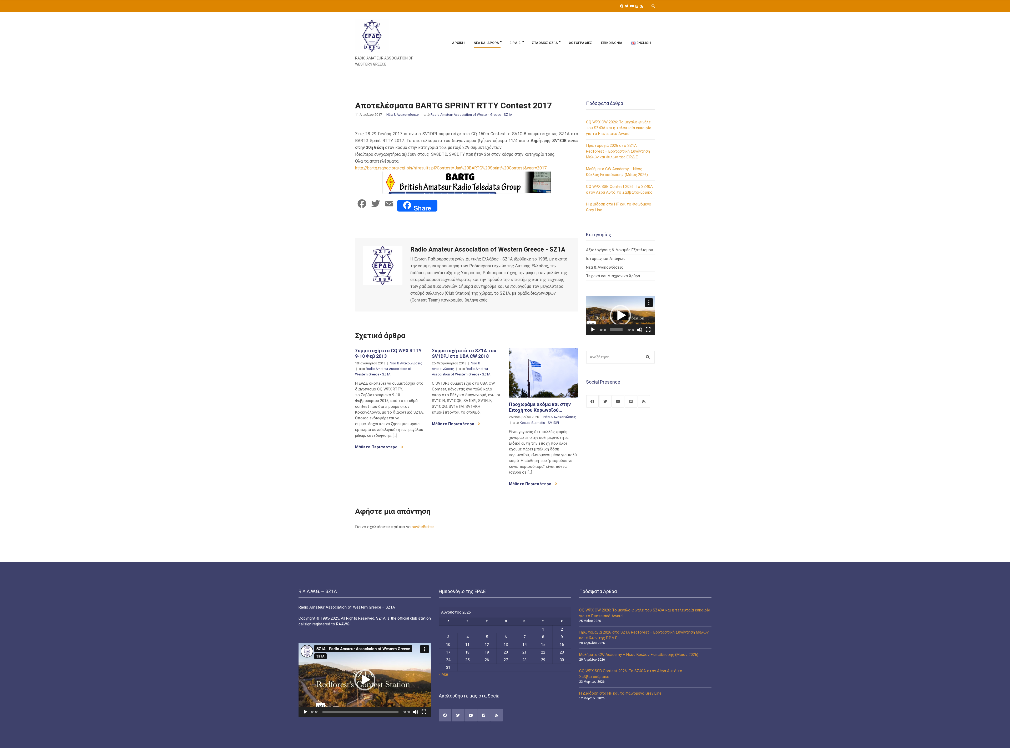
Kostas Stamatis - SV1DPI (539, 423)
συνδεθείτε (423, 526)
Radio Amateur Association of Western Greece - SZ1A (471, 115)
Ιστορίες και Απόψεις (605, 258)
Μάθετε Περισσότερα (376, 447)
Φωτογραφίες (580, 43)
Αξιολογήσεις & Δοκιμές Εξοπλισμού (619, 250)
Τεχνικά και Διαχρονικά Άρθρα (613, 276)
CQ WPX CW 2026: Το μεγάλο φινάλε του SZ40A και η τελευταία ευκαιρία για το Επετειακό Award (618, 128)
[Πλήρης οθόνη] (648, 329)
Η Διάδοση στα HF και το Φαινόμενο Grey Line (620, 693)
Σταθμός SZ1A (545, 43)
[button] (620, 315)
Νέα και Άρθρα (486, 43)
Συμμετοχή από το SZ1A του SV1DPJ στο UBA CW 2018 (464, 353)
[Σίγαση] (639, 329)
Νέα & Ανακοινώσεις (402, 115)
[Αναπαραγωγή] (592, 329)
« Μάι (443, 674)
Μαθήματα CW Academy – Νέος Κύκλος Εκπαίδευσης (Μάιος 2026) (638, 654)
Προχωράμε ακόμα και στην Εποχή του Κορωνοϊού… (540, 407)
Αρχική (458, 43)
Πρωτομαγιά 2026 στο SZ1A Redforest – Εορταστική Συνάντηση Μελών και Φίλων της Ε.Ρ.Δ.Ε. (618, 151)
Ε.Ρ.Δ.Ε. (515, 43)
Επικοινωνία (611, 43)
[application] (620, 315)
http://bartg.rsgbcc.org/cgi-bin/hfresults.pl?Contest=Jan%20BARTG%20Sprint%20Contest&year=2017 (451, 167)
